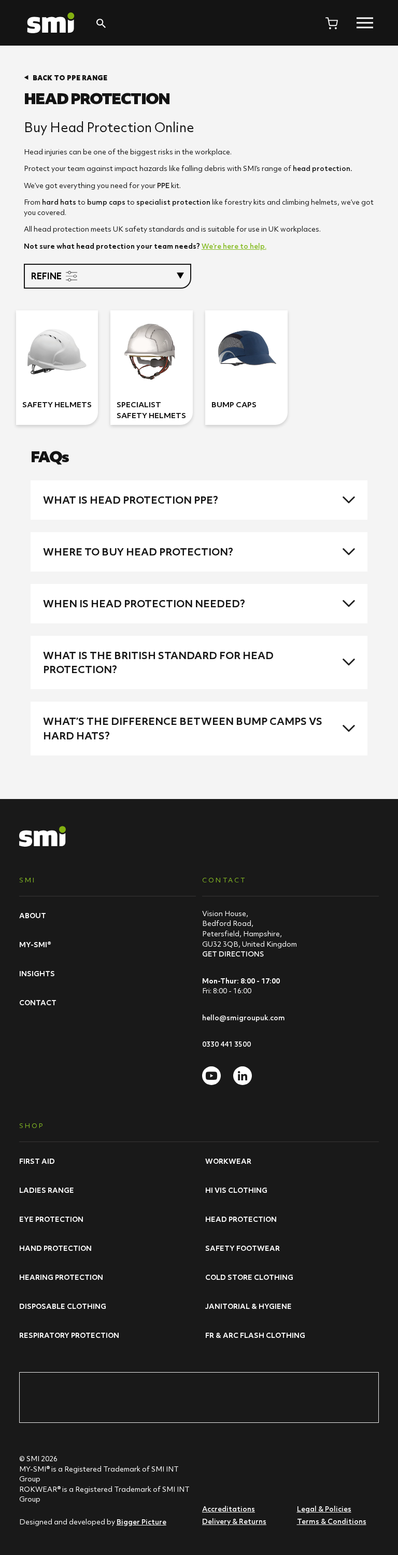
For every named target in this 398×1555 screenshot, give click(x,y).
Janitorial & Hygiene (248, 1306)
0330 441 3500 (226, 1044)
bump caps (106, 202)
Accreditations (228, 1509)
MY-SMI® (35, 944)
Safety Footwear (242, 1248)
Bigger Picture (141, 1522)
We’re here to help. (234, 246)
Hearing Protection (61, 1277)
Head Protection (241, 1219)
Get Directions (233, 954)
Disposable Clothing (62, 1306)
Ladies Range (46, 1190)
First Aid (37, 1161)
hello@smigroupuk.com (243, 1017)
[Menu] (365, 23)
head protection (321, 168)
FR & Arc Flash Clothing (255, 1335)
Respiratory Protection (69, 1335)
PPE (163, 185)
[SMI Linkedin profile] (242, 1075)
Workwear (228, 1161)
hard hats (59, 202)
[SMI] (51, 22)
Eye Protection (51, 1219)
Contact (37, 1002)
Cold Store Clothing (249, 1277)
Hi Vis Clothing (236, 1190)
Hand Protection (55, 1248)
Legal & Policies (324, 1509)
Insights (37, 973)
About (32, 915)
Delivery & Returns (234, 1521)
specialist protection (173, 202)
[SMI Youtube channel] (211, 1075)
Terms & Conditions (331, 1521)
